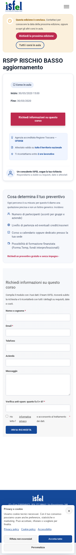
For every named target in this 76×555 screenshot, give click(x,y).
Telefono (10, 340)
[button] (66, 6)
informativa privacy (25, 419)
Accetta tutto (55, 539)
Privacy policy (11, 529)
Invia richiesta (21, 429)
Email (9, 325)
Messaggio (11, 371)
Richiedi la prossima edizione (36, 36)
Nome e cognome (16, 310)
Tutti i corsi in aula (30, 45)
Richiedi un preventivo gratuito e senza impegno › (33, 256)
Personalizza (38, 547)
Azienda (10, 356)
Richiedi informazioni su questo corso (38, 119)
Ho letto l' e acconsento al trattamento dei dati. (40, 419)
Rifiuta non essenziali (21, 539)
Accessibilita (44, 529)
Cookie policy (28, 529)
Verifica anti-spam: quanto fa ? (25, 401)
